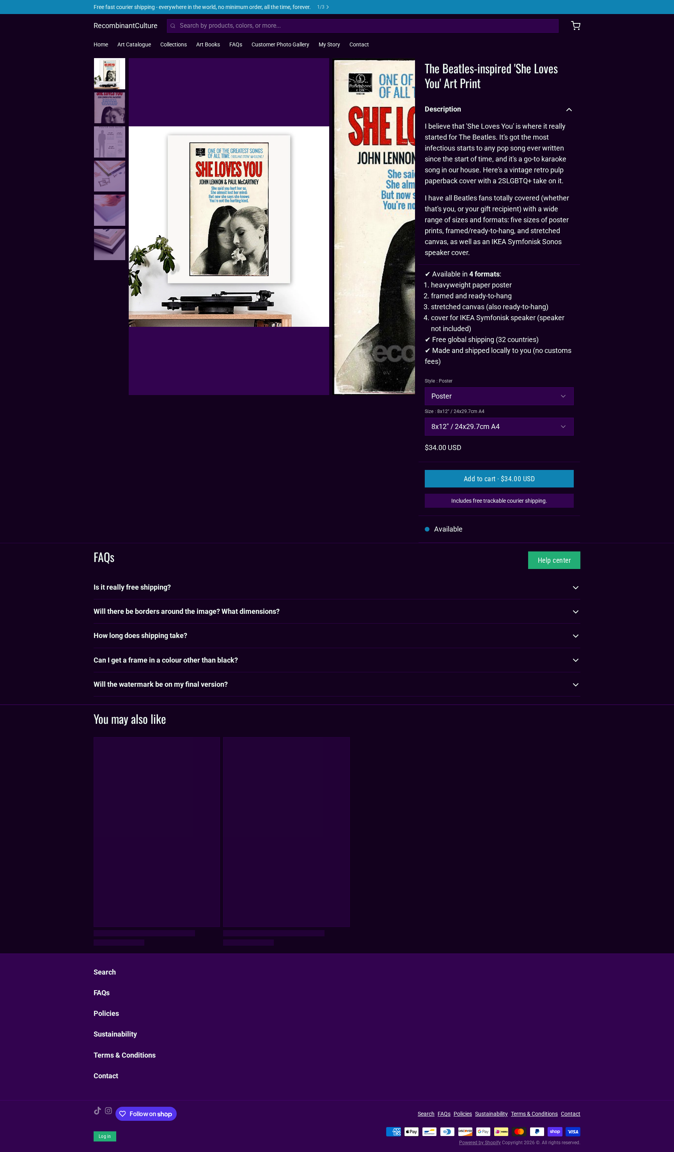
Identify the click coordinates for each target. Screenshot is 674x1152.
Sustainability (115, 1034)
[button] (499, 478)
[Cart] (572, 25)
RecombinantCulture (126, 25)
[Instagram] (108, 1114)
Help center (554, 560)
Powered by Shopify (480, 1142)
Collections (173, 44)
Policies (106, 1013)
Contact (359, 44)
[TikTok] (97, 1114)
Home (101, 44)
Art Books (208, 44)
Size (454, 411)
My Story (329, 44)
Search (105, 972)
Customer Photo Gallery (280, 44)
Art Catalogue (134, 44)
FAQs (235, 44)
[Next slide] (403, 225)
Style (438, 381)
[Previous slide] (141, 225)
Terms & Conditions (125, 1055)
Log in (105, 1136)
